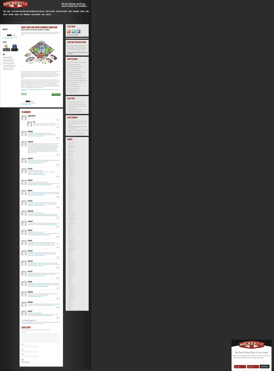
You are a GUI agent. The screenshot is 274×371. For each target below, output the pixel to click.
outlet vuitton (32, 273)
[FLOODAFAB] (30, 142)
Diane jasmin (71, 130)
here (25, 90)
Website (23, 354)
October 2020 (71, 143)
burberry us (36, 170)
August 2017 (71, 176)
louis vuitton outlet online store (39, 192)
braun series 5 (32, 293)
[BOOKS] (87, 11)
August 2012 (71, 300)
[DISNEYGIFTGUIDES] (50, 11)
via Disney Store (24, 95)
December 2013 (71, 267)
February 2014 (71, 263)
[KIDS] (21, 14)
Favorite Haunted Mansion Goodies (75, 82)
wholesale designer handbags (38, 283)
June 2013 (70, 279)
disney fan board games (8, 60)
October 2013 (71, 271)
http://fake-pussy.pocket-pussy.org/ (47, 148)
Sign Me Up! (265, 366)
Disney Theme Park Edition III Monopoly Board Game (34, 89)
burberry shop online (34, 313)
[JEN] (34, 122)
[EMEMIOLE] (30, 230)
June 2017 (70, 180)
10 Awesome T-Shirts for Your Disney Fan (76, 72)
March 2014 (70, 260)
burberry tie (37, 212)
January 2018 (71, 165)
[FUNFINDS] (11, 14)
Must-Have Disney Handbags (73, 64)
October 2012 (71, 296)
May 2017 (70, 182)
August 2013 (71, 275)
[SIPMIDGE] (30, 282)
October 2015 (71, 221)
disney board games (7, 57)
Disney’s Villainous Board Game (75, 109)
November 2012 (71, 294)
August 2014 (71, 250)
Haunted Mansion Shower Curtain (75, 102)
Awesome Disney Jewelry (72, 84)
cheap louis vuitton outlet (38, 263)
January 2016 (71, 215)
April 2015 (70, 234)
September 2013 (71, 273)
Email (22, 349)
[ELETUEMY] (30, 169)
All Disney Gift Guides (72, 92)
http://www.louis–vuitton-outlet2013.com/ (36, 255)
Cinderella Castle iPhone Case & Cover (76, 104)
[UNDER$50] (48, 14)
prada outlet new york (34, 232)
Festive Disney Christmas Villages (74, 66)
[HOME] (5, 11)
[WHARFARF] (30, 159)
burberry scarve (40, 182)
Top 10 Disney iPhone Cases (73, 68)
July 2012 (70, 302)
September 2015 (71, 223)
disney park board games (8, 63)
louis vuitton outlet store (34, 202)
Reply (58, 119)
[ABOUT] (9, 11)
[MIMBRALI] (30, 191)
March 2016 (70, 211)
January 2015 (71, 240)
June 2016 (70, 205)
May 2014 (70, 256)
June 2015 (70, 229)
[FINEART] (5, 14)
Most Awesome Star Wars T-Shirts (74, 74)
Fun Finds (8, 22)
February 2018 (71, 163)
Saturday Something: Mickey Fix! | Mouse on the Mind (32, 322)
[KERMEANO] (30, 292)
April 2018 (70, 159)
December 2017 (71, 167)
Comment (23, 331)
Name (23, 344)
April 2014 (70, 258)
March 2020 (70, 145)
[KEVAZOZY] (30, 311)
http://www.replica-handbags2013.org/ (36, 135)
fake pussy (40, 144)
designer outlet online (34, 242)
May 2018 (70, 157)
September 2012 (71, 298)
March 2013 (70, 285)
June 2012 (70, 304)
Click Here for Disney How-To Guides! (77, 53)
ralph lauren (35, 223)
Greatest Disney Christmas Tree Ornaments (76, 62)
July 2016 (70, 203)
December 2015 (71, 217)
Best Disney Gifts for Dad (72, 90)
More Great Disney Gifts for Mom (74, 76)
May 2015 (70, 232)
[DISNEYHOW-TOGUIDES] (62, 11)
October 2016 (71, 196)
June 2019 (70, 149)
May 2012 (70, 306)
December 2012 (71, 291)
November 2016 (71, 194)
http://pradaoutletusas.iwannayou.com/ (36, 162)
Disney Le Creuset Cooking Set (75, 111)
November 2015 (71, 219)
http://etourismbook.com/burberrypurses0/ (37, 174)
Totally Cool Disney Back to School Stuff (76, 78)
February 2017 (71, 188)
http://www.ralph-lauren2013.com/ (50, 224)
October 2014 (71, 246)
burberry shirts (33, 304)
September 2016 (71, 198)
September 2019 (71, 147)
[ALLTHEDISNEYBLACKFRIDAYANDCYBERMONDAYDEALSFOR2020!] (28, 11)
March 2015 (70, 236)
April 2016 (70, 209)
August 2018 (71, 153)
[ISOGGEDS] (30, 241)
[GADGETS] (17, 14)
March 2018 (70, 161)
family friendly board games (9, 66)
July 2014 (70, 252)
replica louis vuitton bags (35, 252)
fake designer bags (34, 133)
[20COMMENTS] (47, 30)
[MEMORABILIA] (27, 14)
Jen (69, 121)
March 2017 (70, 186)
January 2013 (71, 289)
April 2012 (70, 308)
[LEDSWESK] (30, 221)
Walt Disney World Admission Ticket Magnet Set (6, 49)
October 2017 (71, 172)
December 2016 (71, 192)
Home (4, 22)
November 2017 (71, 169)
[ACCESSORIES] (76, 11)
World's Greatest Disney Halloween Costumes (77, 80)
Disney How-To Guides (80, 49)
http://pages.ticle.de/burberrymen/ (45, 315)
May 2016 (70, 207)
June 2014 (70, 254)
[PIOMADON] (30, 302)
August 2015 (71, 225)
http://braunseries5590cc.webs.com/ (35, 296)
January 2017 (71, 190)
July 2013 (70, 277)
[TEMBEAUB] (30, 132)
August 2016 (71, 201)
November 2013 (71, 269)
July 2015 (70, 227)
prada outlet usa (33, 160)
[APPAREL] (82, 11)
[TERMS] (70, 11)
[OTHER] (43, 14)
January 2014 (71, 265)
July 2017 (70, 178)
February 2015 (71, 238)
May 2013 (70, 281)
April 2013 (70, 283)
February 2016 (71, 213)
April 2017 (70, 184)
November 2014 (71, 244)
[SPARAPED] (30, 251)
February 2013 (71, 287)
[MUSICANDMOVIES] (36, 14)
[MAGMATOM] (30, 211)
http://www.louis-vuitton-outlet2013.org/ (36, 195)
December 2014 (71, 242)
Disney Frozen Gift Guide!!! (73, 86)
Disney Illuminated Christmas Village (79, 121)
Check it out (56, 94)
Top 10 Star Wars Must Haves (73, 70)
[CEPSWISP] (30, 201)
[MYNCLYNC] (30, 261)
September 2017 (71, 174)
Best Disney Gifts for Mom (73, 88)
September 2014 (71, 248)
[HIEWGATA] (30, 180)
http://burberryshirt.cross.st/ (50, 305)
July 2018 (70, 155)
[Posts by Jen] (25, 30)
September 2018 (71, 151)
